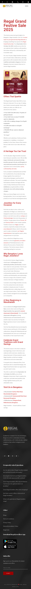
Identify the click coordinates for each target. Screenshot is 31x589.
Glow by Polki (9, 222)
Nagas (16, 224)
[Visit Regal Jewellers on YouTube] (12, 1)
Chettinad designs (8, 218)
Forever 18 (23, 220)
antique (23, 216)
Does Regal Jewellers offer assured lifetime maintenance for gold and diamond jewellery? (15, 484)
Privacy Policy (7, 522)
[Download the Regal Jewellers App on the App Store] (28, 2)
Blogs (4, 515)
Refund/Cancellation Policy (10, 526)
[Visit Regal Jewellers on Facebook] (2, 1)
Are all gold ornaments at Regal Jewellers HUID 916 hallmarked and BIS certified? (14, 477)
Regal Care (6, 530)
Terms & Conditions (8, 519)
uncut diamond (7, 229)
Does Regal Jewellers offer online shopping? (15, 489)
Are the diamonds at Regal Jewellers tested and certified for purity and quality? (15, 471)
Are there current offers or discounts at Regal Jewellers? (14, 494)
